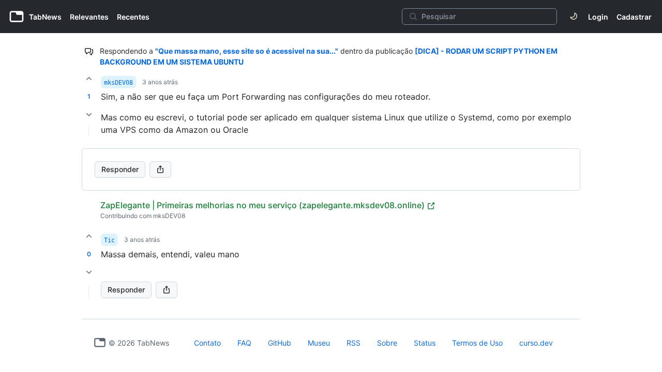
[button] (89, 292)
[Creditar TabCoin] (89, 78)
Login (598, 16)
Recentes (133, 16)
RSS (353, 342)
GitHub (279, 342)
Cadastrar (634, 16)
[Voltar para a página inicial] (100, 342)
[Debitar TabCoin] (89, 114)
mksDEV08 (118, 82)
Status (424, 342)
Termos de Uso (477, 342)
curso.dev (536, 342)
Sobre (387, 342)
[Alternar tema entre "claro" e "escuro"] (573, 16)
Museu (319, 342)
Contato (207, 342)
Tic (109, 240)
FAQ (244, 342)
